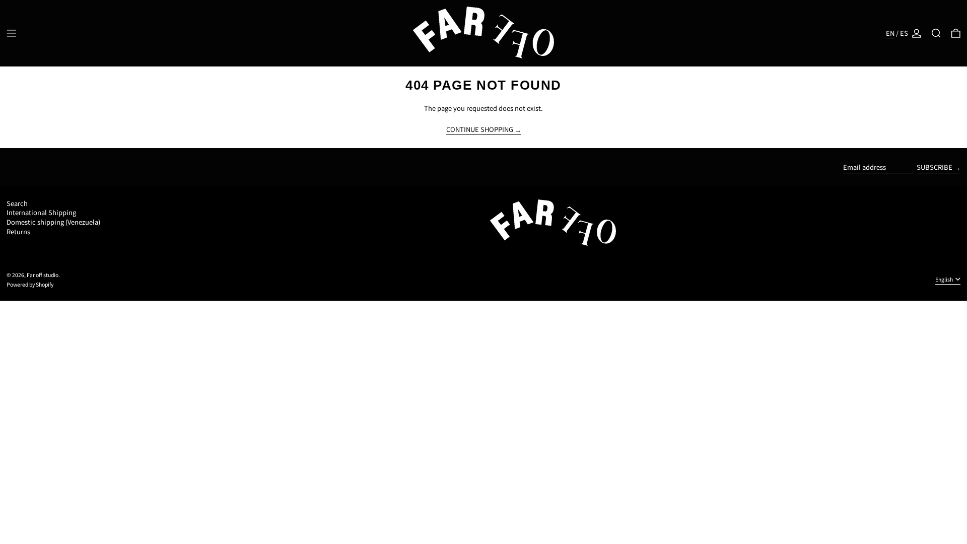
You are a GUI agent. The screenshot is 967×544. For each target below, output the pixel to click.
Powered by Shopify (30, 284)
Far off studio (42, 275)
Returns (18, 231)
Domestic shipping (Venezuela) (53, 222)
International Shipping (41, 212)
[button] (936, 33)
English (944, 279)
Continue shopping (479, 129)
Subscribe (934, 167)
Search (17, 203)
